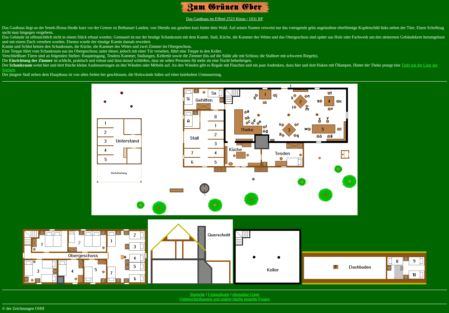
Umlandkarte (218, 294)
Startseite (197, 294)
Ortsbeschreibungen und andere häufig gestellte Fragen (225, 299)
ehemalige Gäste (245, 294)
